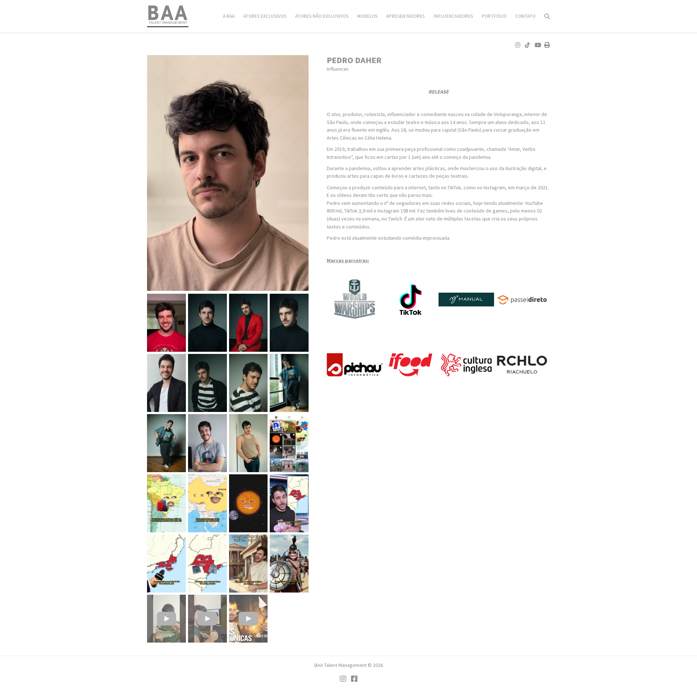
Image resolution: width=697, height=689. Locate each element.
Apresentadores (405, 16)
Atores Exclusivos (264, 16)
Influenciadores (453, 16)
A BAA (229, 16)
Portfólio (494, 16)
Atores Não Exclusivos (321, 16)
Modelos (367, 16)
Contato (525, 16)
